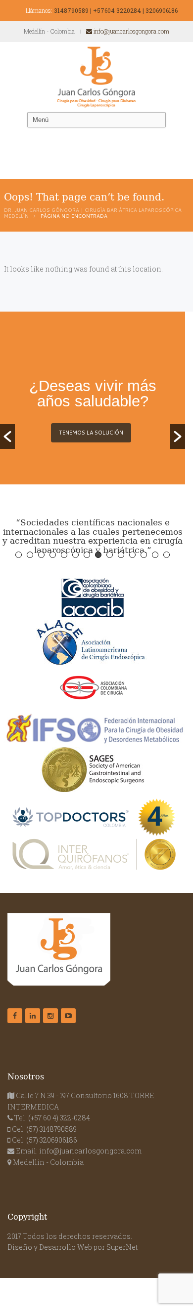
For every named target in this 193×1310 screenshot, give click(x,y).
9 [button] (109, 555)
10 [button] (121, 555)
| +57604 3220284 (115, 10)
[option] (92, 416)
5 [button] (64, 555)
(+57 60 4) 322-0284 (59, 1117)
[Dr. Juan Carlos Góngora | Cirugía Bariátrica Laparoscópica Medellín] (96, 77)
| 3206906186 (160, 10)
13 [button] (155, 555)
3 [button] (41, 555)
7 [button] (87, 555)
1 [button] (18, 555)
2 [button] (30, 555)
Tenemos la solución (91, 433)
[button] (7, 436)
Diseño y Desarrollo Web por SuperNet (72, 1247)
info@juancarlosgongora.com (130, 31)
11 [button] (132, 555)
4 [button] (52, 555)
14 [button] (166, 555)
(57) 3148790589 (51, 1129)
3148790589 (71, 10)
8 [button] (98, 555)
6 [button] (75, 555)
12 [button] (144, 555)
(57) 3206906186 (51, 1140)
